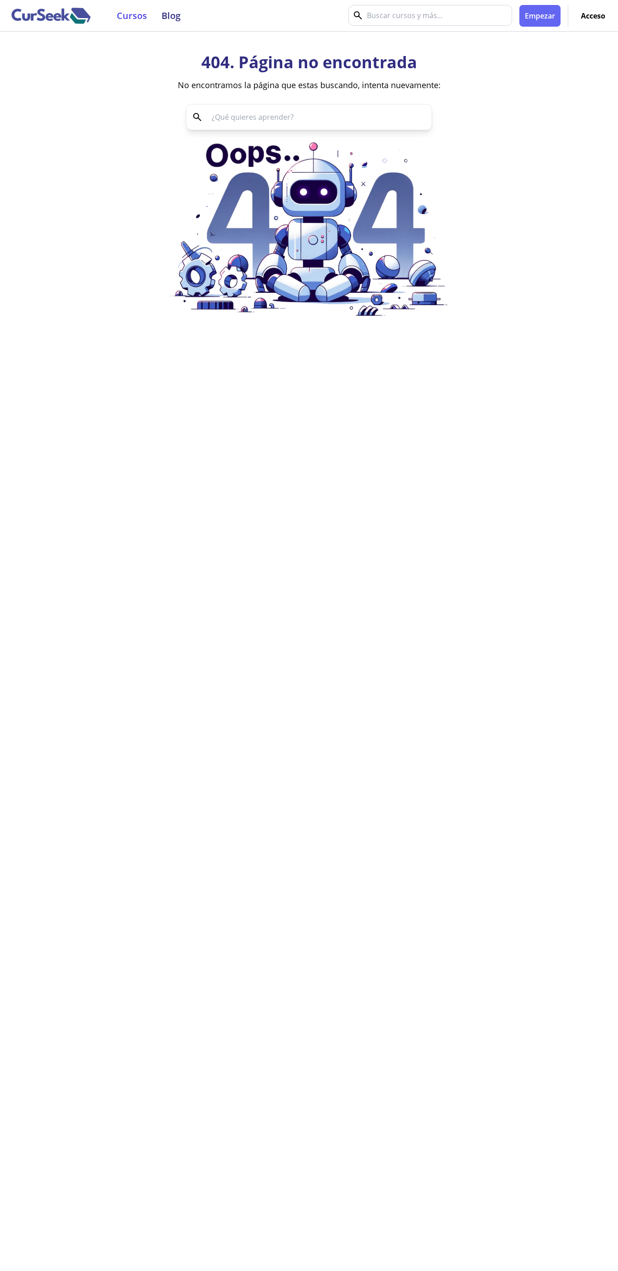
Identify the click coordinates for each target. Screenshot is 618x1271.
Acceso (593, 16)
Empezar (540, 16)
